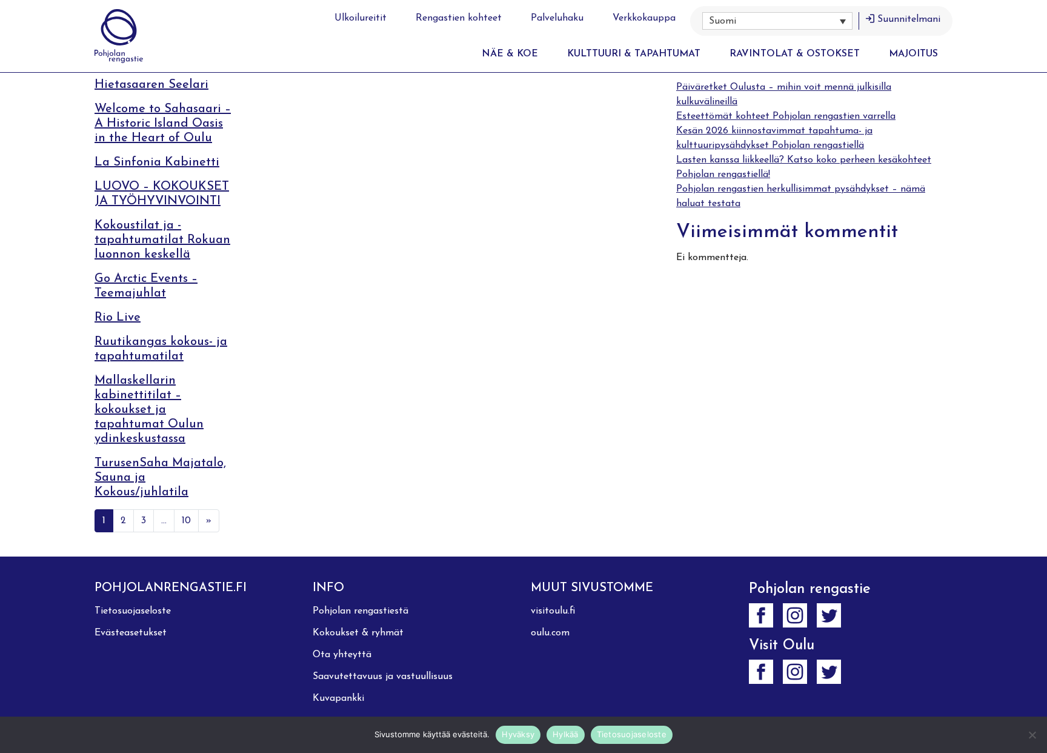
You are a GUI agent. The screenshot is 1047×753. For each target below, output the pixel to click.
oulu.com (550, 633)
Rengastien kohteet (459, 18)
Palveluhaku (557, 18)
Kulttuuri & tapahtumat (633, 54)
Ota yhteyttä (342, 655)
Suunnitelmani (908, 19)
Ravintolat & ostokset (795, 54)
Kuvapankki (338, 698)
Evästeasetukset (131, 633)
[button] (777, 21)
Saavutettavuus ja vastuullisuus (383, 676)
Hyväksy (518, 734)
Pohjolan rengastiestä (360, 611)
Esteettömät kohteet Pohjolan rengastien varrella (786, 116)
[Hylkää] (1032, 735)
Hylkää (566, 734)
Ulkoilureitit (360, 18)
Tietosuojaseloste (133, 611)
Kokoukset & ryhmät (358, 633)
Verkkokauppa (644, 18)
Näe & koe (510, 54)
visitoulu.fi (553, 611)
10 (186, 521)
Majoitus (913, 54)
